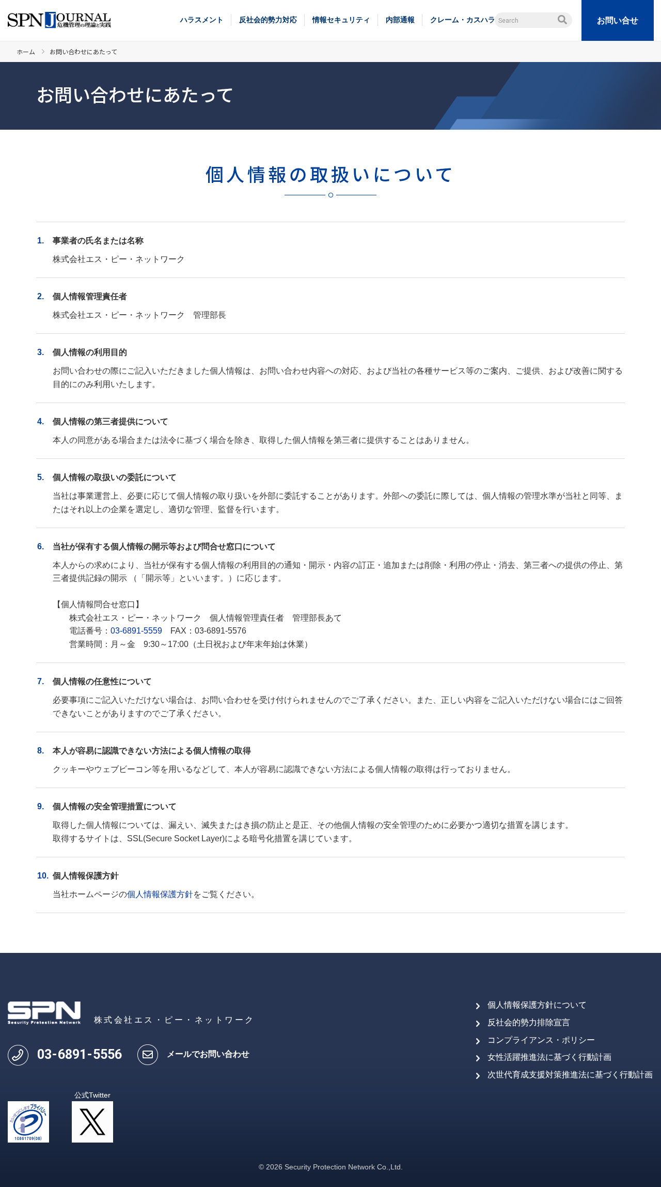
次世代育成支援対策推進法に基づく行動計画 (570, 1074)
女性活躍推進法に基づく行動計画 (549, 1057)
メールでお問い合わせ (208, 1054)
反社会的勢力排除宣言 (528, 1022)
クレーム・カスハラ (462, 20)
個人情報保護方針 (160, 894)
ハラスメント (202, 20)
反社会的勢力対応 (268, 20)
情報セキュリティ (341, 20)
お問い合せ (617, 20)
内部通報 (400, 20)
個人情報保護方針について (537, 1004)
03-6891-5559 (136, 630)
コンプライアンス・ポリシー (541, 1040)
